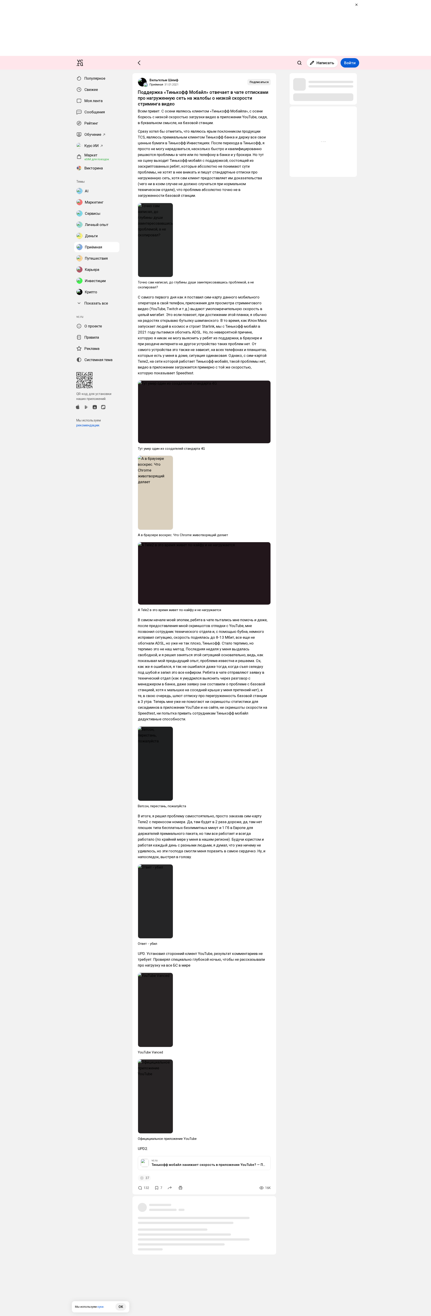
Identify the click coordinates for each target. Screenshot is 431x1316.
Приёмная (156, 84)
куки (100, 1306)
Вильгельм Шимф (164, 80)
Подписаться (259, 82)
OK (121, 1307)
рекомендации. (88, 425)
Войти (350, 63)
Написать (325, 63)
